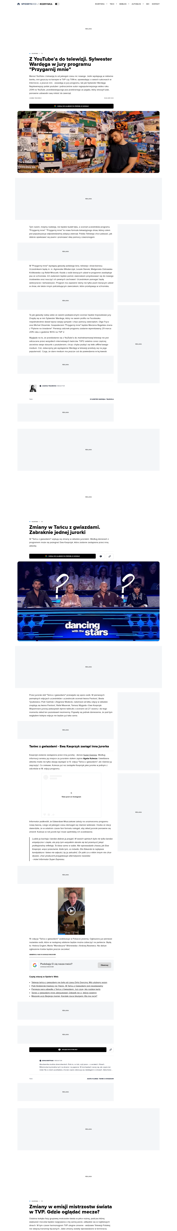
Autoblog (136, 4)
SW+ (148, 4)
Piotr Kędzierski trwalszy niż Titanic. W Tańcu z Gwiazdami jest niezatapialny (67, 986)
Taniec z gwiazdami (106, 1079)
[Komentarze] (101, 556)
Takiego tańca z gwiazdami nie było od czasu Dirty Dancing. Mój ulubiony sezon (69, 982)
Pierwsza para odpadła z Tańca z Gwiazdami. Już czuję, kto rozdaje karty (65, 989)
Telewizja (110, 399)
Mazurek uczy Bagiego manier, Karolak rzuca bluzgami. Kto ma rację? (64, 996)
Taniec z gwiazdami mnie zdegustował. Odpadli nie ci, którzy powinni (64, 993)
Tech (112, 4)
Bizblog (122, 4)
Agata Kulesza (92, 1079)
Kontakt (156, 4)
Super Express (90, 755)
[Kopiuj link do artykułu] (110, 556)
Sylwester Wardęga (97, 399)
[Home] (45, 4)
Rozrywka (100, 4)
